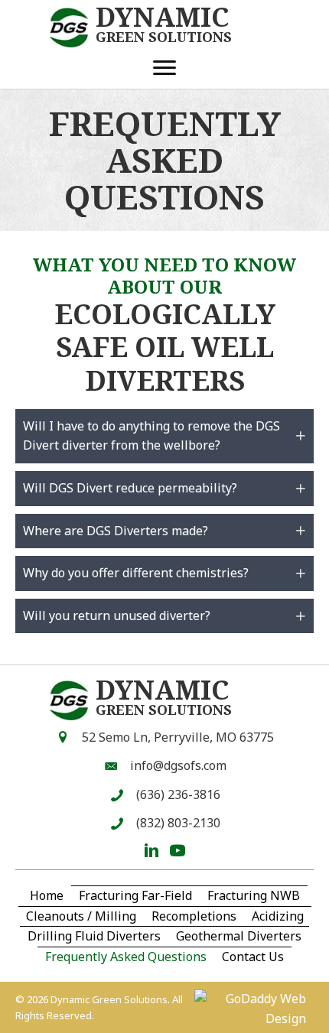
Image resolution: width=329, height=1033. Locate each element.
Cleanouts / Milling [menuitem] (81, 916)
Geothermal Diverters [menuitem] (238, 935)
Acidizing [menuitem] (278, 916)
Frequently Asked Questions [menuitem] (126, 956)
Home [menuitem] (47, 895)
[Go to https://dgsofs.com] (154, 27)
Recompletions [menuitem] (193, 916)
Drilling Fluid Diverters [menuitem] (94, 935)
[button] (164, 436)
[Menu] (164, 68)
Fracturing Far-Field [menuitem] (135, 895)
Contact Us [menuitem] (253, 956)
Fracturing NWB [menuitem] (253, 895)
